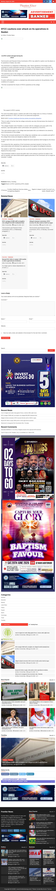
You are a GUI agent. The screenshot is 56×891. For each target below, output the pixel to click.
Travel (2, 617)
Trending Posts (34, 624)
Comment (4, 299)
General (3, 602)
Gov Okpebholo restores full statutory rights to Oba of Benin (41, 728)
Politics (9, 181)
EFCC (22, 184)
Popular (3, 610)
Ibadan (27, 184)
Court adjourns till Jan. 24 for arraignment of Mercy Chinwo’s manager (41, 702)
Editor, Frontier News (9, 35)
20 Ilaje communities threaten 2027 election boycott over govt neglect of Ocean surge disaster (16, 878)
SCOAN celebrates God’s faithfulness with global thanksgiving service (13, 728)
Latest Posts (7, 624)
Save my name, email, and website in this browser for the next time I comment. (25, 333)
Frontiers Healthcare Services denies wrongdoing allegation (24, 118)
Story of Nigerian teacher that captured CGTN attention (28, 429)
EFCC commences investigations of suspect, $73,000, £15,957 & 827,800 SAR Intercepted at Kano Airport (17, 868)
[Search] (54, 22)
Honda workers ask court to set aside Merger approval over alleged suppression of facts (48, 862)
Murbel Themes (47, 889)
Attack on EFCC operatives (13, 184)
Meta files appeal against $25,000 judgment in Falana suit (35, 879)
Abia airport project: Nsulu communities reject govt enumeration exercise (13, 702)
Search (3, 348)
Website (3, 326)
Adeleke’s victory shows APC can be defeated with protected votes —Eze (16, 860)
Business (3, 597)
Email (31, 319)
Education (3, 599)
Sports (2, 612)
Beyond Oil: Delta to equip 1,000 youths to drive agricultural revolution (14, 260)
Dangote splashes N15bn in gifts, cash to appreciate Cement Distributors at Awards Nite (48, 880)
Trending (13, 181)
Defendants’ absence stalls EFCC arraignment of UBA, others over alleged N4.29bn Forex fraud (34, 862)
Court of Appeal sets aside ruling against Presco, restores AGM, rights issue (19, 412)
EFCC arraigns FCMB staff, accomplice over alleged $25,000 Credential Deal (13, 222)
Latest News (4, 605)
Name (3, 319)
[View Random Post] (51, 22)
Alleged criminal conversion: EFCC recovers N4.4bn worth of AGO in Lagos (41, 222)
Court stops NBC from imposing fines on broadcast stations (45, 839)
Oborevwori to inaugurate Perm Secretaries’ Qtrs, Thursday (15, 423)
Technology (3, 615)
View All (51, 679)
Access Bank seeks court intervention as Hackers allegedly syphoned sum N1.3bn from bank (17, 851)
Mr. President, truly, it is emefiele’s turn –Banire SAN (22, 432)
